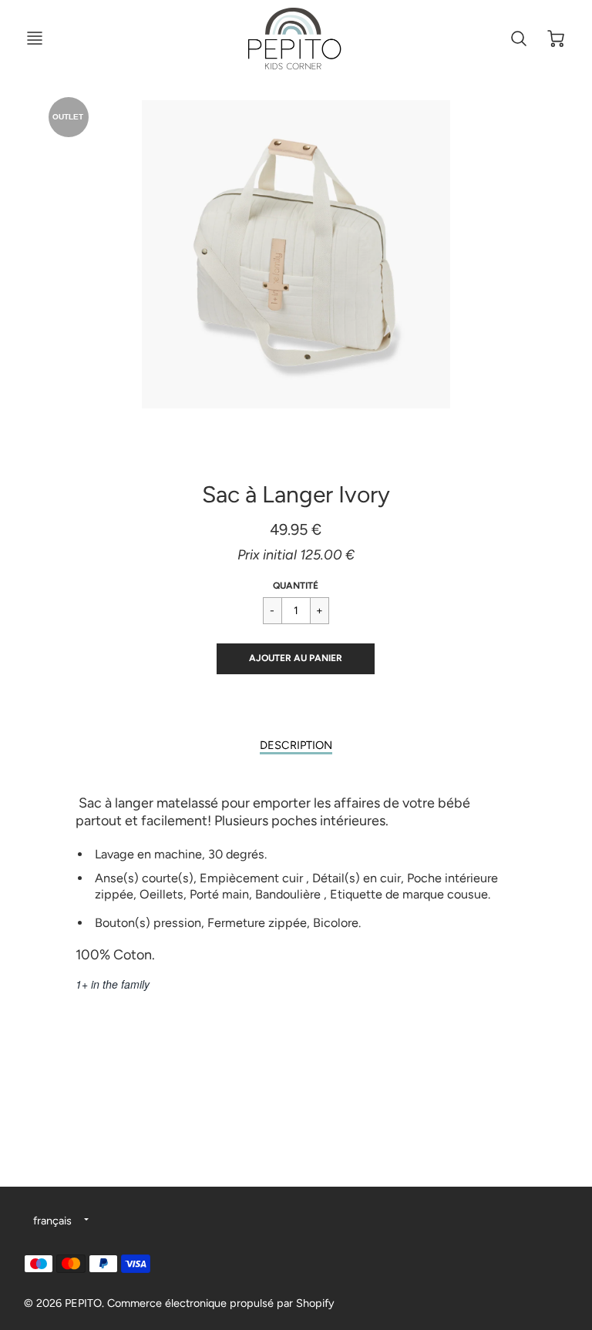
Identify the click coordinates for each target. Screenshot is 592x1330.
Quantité (295, 585)
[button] (296, 658)
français (52, 1221)
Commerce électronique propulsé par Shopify (221, 1303)
